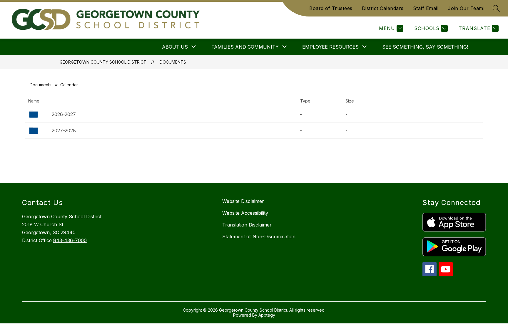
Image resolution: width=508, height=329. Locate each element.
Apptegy (266, 315)
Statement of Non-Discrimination (258, 236)
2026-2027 (64, 114)
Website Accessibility (245, 213)
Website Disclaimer (243, 201)
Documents (173, 62)
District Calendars (383, 8)
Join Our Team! (466, 8)
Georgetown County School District (103, 62)
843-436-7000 (70, 240)
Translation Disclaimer (247, 225)
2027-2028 (64, 130)
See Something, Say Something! (425, 47)
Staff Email (426, 8)
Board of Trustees (330, 8)
